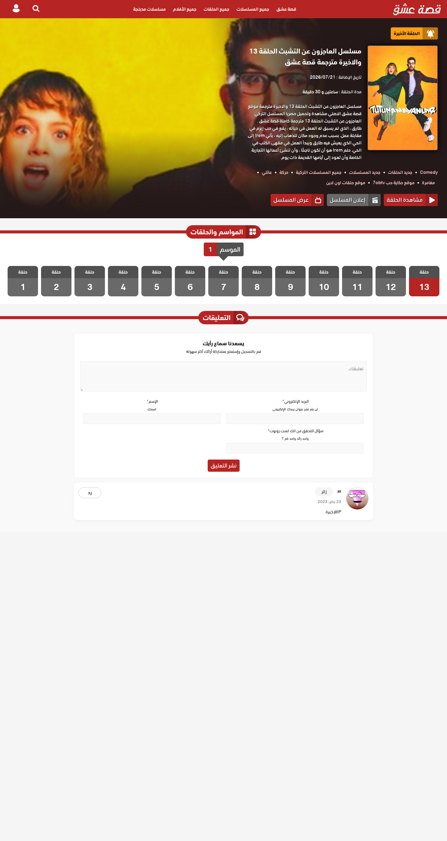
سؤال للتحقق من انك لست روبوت (295, 431)
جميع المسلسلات (253, 9)
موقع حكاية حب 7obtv (393, 182)
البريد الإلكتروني (295, 401)
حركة (283, 172)
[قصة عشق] (417, 9)
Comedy (429, 172)
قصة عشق (286, 9)
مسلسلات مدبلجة (149, 9)
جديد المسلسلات (364, 172)
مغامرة (428, 182)
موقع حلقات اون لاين (345, 182)
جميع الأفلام (184, 9)
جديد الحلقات (400, 172)
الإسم (152, 401)
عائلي (267, 172)
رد (90, 492)
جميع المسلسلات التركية (318, 172)
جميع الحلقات (216, 9)
